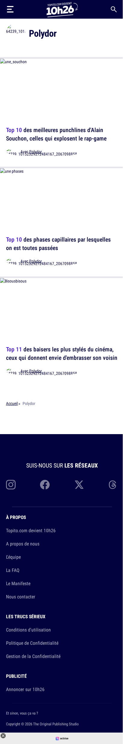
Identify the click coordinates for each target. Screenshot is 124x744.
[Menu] (10, 9)
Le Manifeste (18, 583)
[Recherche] (113, 9)
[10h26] (62, 9)
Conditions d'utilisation (28, 629)
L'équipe (13, 557)
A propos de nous (22, 543)
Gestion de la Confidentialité (33, 656)
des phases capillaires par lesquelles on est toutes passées (58, 244)
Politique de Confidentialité (32, 643)
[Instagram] (11, 484)
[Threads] (113, 484)
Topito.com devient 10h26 (31, 530)
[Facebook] (45, 484)
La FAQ (12, 570)
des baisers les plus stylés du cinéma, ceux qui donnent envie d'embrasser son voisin (61, 353)
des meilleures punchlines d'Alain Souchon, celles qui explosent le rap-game (56, 134)
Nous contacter (20, 596)
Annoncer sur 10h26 (25, 689)
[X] (79, 484)
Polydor (35, 151)
